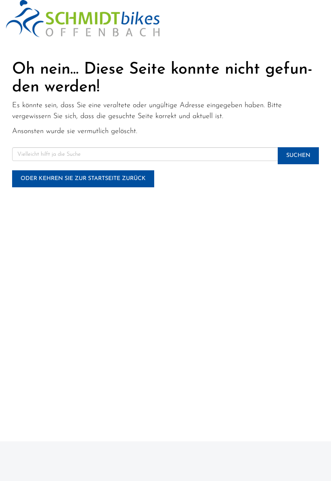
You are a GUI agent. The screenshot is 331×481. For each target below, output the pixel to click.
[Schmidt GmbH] (82, 18)
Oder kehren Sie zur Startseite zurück (83, 179)
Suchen (298, 156)
